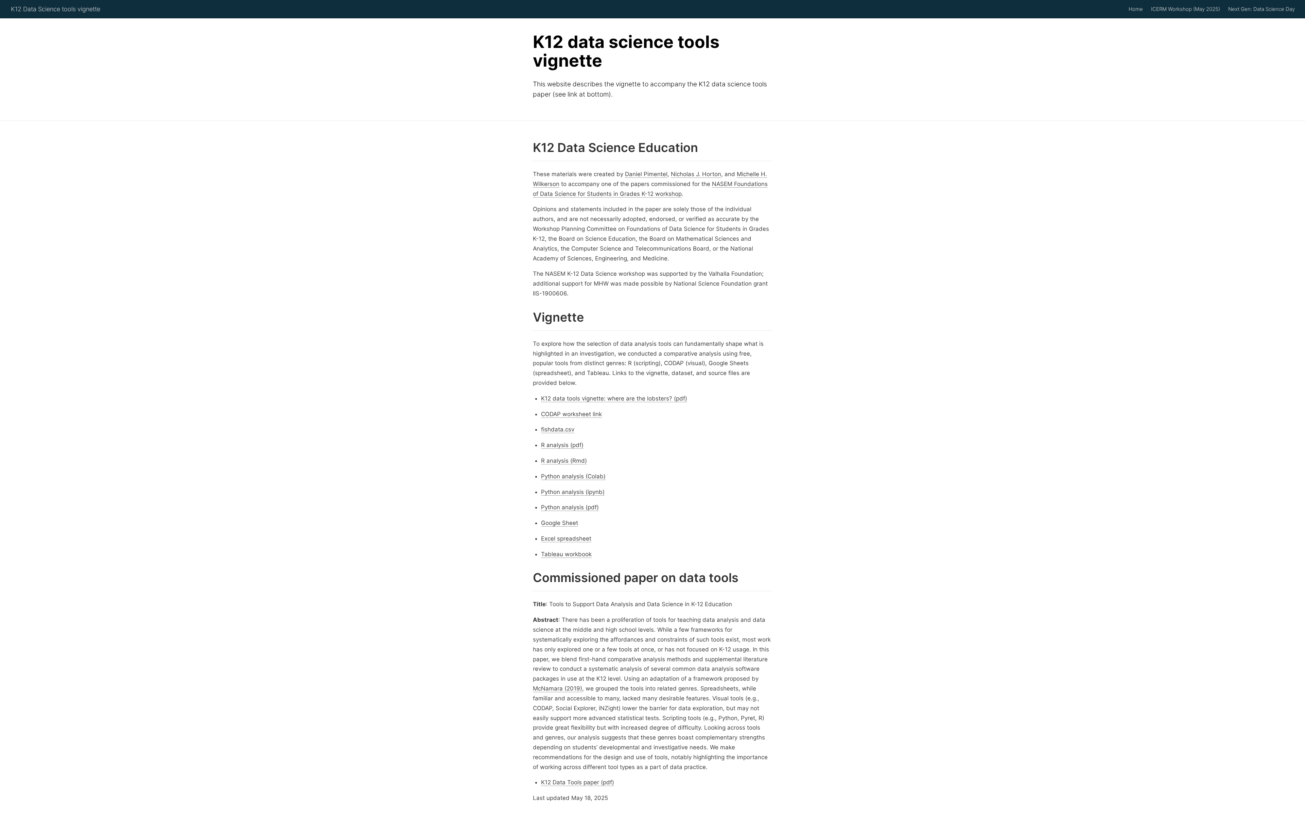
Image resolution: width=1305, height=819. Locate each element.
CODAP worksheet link (571, 414)
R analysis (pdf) (562, 445)
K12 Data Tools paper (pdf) (577, 782)
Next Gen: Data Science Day (1261, 9)
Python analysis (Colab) (573, 476)
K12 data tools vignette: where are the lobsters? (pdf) (614, 398)
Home (1136, 9)
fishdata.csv (557, 429)
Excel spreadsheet (566, 538)
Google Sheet (559, 522)
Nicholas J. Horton (696, 174)
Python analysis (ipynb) (573, 492)
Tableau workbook (566, 554)
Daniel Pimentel (646, 174)
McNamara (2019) (557, 688)
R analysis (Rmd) (564, 460)
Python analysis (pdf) (570, 507)
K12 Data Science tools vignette (55, 9)
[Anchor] (528, 147)
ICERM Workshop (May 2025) (1185, 9)
